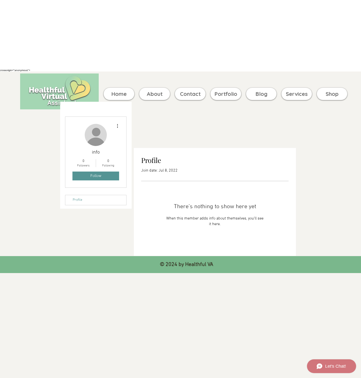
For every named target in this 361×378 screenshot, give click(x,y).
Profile (77, 200)
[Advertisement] (147, 34)
